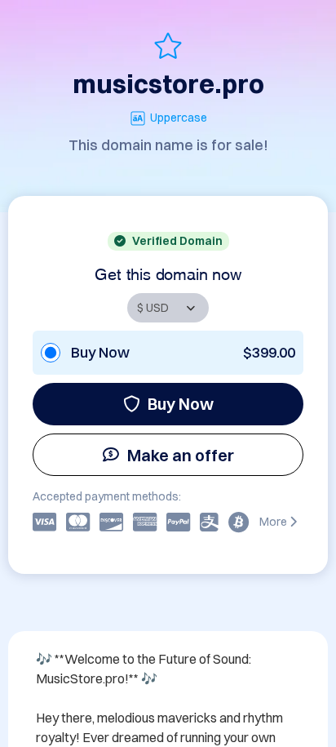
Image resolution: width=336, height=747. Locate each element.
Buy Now (181, 404)
